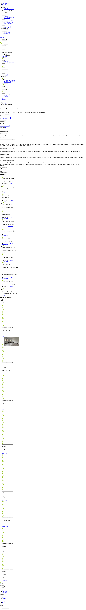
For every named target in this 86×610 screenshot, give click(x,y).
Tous (2, 302)
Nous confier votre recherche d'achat (9, 17)
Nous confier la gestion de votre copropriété (10, 25)
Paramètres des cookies (6, 608)
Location (5, 302)
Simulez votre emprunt (7, 18)
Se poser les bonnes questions (8, 23)
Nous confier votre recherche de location (9, 20)
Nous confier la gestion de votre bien (9, 22)
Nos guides (3, 602)
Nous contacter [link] (2, 114)
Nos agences (6, 96)
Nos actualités (6, 29)
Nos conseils (6, 24)
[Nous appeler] (5, 127)
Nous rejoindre (4, 598)
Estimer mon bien (4, 14)
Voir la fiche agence (5, 192)
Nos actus (3, 601)
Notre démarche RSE (7, 33)
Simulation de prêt (4, 592)
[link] (4, 39)
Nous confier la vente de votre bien (9, 9)
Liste (2, 301)
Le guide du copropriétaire (7, 27)
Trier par (1, 299)
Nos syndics (4, 597)
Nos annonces (6, 16)
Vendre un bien (6, 8)
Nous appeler (7, 114)
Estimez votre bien (4, 591)
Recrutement (4, 4)
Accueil (3, 102)
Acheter (3, 590)
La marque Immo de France (8, 35)
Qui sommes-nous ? (7, 32)
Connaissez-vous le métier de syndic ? (9, 26)
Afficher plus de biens (3, 580)
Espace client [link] (11, 114)
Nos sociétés (5, 34)
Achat (9, 302)
